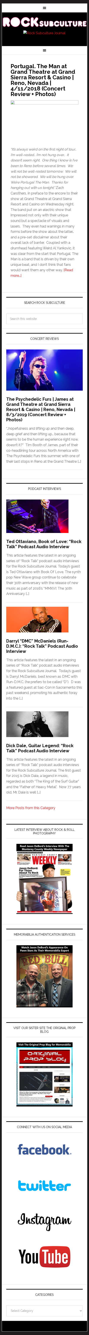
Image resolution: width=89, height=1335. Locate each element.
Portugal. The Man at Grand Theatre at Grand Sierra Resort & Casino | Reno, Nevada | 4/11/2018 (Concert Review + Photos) (43, 80)
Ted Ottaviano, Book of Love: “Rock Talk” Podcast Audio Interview (43, 544)
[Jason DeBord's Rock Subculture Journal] (44, 22)
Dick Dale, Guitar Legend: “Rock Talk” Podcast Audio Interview (39, 748)
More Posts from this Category (30, 808)
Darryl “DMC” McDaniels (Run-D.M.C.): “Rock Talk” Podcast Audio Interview (42, 646)
